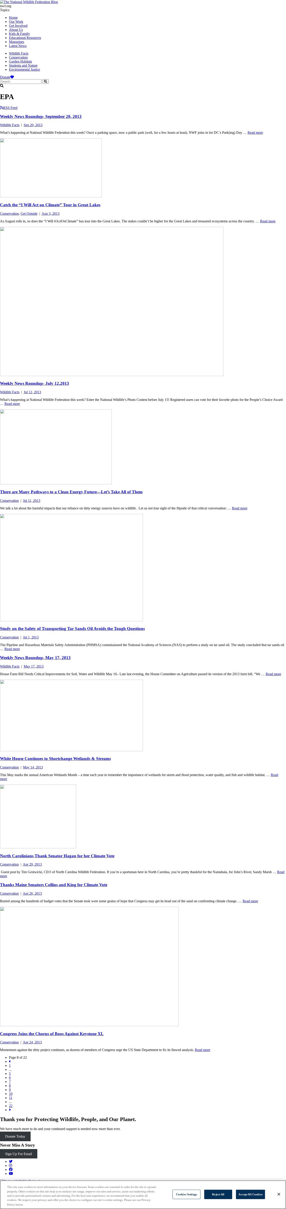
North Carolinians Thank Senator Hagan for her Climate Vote (57, 856)
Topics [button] (4, 10)
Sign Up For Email (18, 1154)
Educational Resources (25, 38)
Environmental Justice (24, 69)
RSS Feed (10, 108)
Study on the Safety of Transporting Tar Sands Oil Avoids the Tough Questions (72, 628)
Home (13, 17)
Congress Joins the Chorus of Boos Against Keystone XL (52, 1033)
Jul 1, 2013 (31, 637)
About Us (16, 30)
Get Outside (29, 213)
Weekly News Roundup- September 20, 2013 (41, 116)
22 (11, 1106)
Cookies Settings (186, 1194)
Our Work (16, 21)
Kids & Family (19, 34)
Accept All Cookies (250, 1194)
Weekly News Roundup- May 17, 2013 (35, 657)
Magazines (16, 42)
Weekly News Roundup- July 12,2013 (34, 383)
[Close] (279, 1194)
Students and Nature (23, 65)
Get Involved (18, 26)
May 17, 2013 (34, 666)
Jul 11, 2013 (31, 500)
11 (10, 1098)
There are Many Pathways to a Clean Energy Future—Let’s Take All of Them (71, 492)
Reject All (218, 1194)
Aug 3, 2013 (50, 213)
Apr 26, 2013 (32, 893)
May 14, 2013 (33, 767)
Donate (5, 77)
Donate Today (15, 1136)
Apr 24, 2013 (32, 1042)
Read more (255, 132)
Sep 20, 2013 (33, 125)
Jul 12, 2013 (32, 392)
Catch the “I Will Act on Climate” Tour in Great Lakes (50, 204)
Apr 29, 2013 (32, 864)
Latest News (18, 46)
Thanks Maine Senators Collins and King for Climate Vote (53, 884)
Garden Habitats (20, 61)
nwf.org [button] (5, 6)
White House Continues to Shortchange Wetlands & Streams (55, 758)
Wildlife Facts (18, 53)
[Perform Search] (45, 81)
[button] (143, 86)
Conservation (18, 57)
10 (11, 1094)
